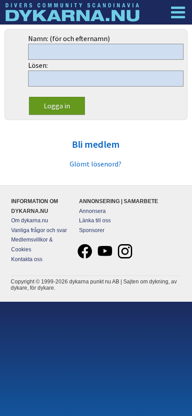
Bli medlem (96, 144)
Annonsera (92, 211)
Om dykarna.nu (29, 220)
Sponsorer (91, 230)
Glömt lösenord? (95, 163)
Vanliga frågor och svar (39, 230)
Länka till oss (95, 220)
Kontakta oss (26, 259)
